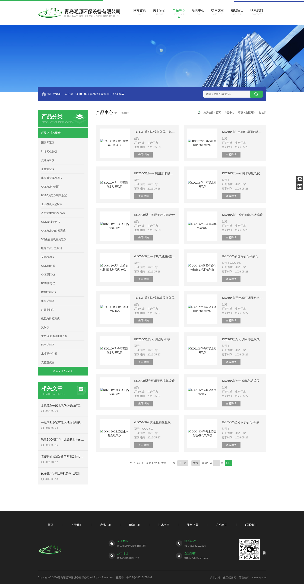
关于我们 (76, 524)
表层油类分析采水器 (53, 212)
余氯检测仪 (47, 256)
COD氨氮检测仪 (50, 186)
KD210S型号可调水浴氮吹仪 (241, 339)
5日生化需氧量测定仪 (53, 239)
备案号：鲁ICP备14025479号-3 (134, 577)
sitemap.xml (259, 577)
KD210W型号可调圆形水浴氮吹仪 (154, 339)
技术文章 (163, 524)
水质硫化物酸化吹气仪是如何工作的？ (65, 405)
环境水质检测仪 (51, 132)
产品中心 (229, 112)
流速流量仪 (47, 160)
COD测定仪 (48, 274)
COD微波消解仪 (50, 221)
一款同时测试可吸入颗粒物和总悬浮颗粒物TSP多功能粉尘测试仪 (82, 422)
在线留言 (221, 524)
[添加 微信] (299, 186)
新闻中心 (134, 524)
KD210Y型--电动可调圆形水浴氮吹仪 (242, 132)
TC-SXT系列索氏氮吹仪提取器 (154, 298)
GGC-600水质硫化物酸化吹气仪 (154, 422)
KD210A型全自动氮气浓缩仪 (241, 381)
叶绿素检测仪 (49, 151)
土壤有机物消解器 (51, 204)
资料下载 (192, 524)
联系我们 (250, 524)
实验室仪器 (47, 362)
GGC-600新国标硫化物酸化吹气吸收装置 (242, 256)
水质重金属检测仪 (51, 177)
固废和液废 (47, 142)
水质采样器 (47, 300)
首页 (218, 112)
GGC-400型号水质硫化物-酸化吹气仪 (242, 422)
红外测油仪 (47, 309)
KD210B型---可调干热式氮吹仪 (154, 215)
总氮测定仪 (47, 169)
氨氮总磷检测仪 (50, 318)
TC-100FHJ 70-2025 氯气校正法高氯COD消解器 (93, 93)
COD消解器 (48, 265)
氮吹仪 (45, 327)
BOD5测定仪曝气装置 (54, 195)
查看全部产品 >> (63, 371)
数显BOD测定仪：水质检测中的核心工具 (66, 439)
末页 (195, 463)
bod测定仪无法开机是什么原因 (60, 473)
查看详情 (143, 154)
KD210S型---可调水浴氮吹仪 (241, 173)
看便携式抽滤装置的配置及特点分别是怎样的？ (70, 456)
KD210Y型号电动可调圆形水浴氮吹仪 (242, 298)
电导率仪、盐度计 (51, 248)
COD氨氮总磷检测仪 (53, 230)
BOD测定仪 (48, 283)
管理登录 (244, 577)
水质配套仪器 (49, 353)
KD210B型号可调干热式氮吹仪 (154, 381)
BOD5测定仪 (48, 292)
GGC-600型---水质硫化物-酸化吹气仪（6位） (154, 256)
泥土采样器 (47, 344)
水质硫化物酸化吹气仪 (54, 336)
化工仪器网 (229, 577)
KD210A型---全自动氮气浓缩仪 (242, 215)
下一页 (182, 463)
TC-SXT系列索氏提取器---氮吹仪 (154, 132)
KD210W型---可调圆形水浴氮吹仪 (154, 173)
